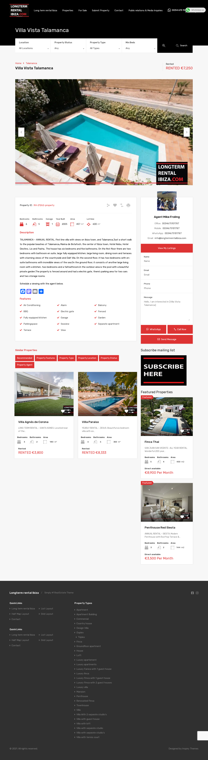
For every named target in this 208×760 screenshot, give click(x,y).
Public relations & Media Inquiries (146, 10)
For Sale (82, 10)
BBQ (25, 311)
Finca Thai (152, 442)
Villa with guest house (88, 719)
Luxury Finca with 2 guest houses (94, 682)
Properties (67, 10)
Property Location (87, 358)
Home (18, 63)
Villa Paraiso (90, 422)
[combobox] (33, 49)
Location (24, 42)
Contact (119, 10)
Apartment (82, 609)
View (63, 330)
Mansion (80, 691)
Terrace (27, 330)
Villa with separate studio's (90, 732)
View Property (43, 407)
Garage (64, 317)
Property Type (97, 42)
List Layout (47, 609)
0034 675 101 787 (181, 10)
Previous (21, 132)
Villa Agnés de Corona (33, 422)
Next (187, 132)
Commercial (82, 619)
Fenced (102, 311)
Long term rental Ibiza (45, 10)
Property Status (63, 42)
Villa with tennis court (87, 737)
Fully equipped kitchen (35, 317)
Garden (102, 317)
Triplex (81, 637)
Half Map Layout (20, 614)
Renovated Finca (85, 700)
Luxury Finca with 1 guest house (93, 678)
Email (146, 270)
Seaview (65, 324)
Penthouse (82, 696)
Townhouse (82, 705)
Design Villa (82, 628)
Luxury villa (82, 687)
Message (148, 297)
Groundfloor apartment (88, 646)
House (79, 650)
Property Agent (24, 365)
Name (146, 257)
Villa (78, 710)
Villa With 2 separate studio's (91, 714)
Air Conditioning (31, 305)
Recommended (24, 358)
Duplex (80, 632)
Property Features (46, 358)
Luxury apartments (86, 664)
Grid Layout (47, 614)
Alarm (64, 305)
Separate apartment (108, 324)
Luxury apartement (86, 660)
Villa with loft (83, 723)
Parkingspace (30, 324)
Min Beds (130, 42)
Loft (78, 655)
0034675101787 (170, 223)
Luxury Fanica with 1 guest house (93, 669)
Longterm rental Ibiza (24, 592)
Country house (84, 623)
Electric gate (67, 311)
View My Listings (167, 248)
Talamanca (31, 63)
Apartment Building (86, 614)
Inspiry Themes (190, 748)
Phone (147, 284)
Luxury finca (82, 673)
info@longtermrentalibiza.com (170, 238)
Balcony (102, 305)
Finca (79, 641)
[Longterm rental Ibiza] (19, 15)
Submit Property (100, 10)
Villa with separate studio (89, 728)
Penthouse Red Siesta (160, 527)
